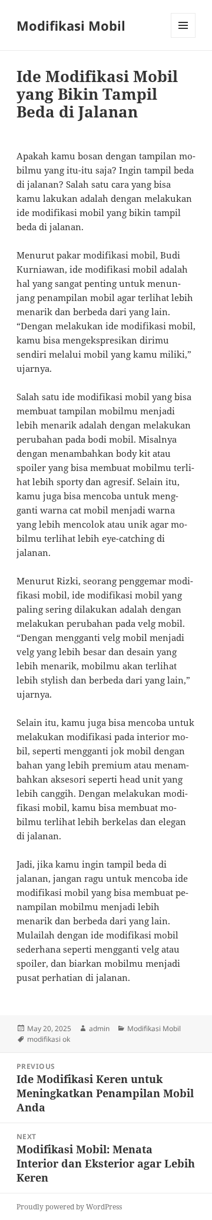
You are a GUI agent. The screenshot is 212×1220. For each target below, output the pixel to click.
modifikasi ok (48, 1039)
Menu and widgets (183, 37)
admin (99, 1028)
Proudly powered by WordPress (69, 1207)
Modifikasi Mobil (70, 25)
